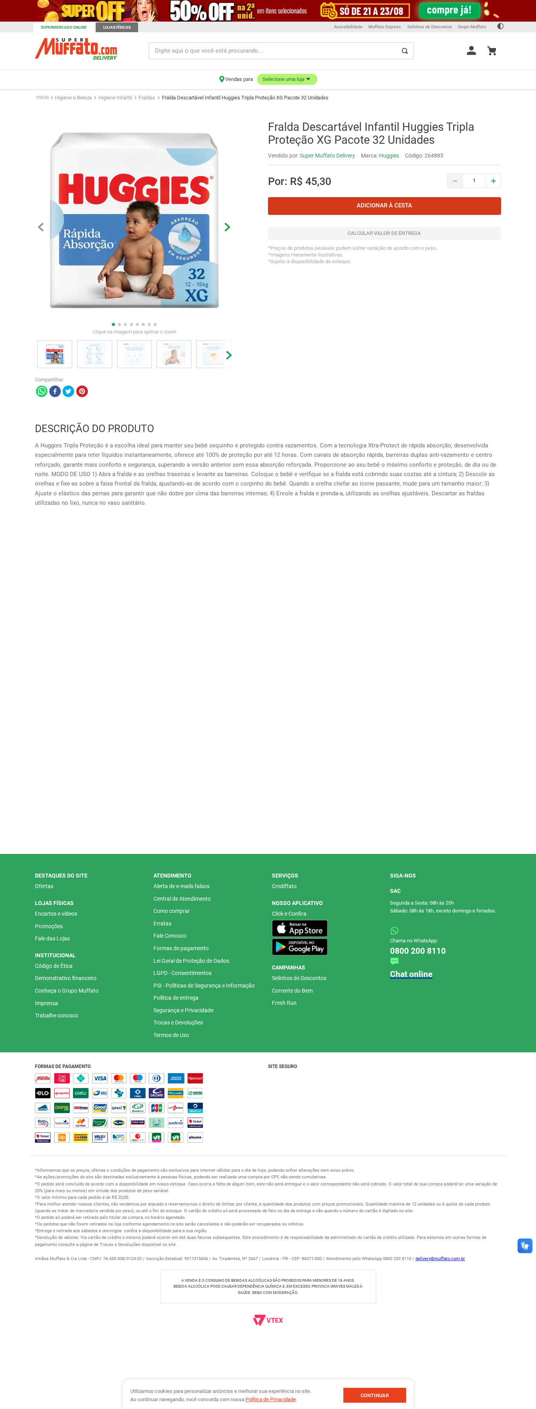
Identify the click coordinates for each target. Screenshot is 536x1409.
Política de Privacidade (271, 1399)
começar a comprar (254, 96)
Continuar (375, 1395)
